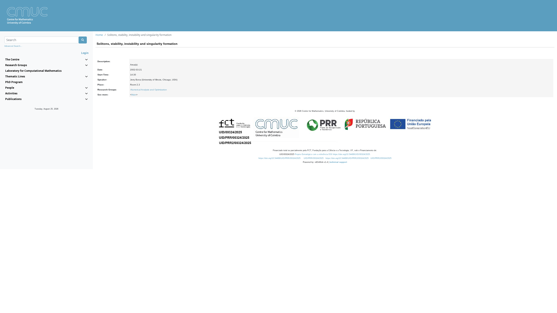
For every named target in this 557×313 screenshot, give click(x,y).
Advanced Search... (13, 46)
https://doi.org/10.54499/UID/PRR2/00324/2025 (347, 158)
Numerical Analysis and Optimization (149, 89)
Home (99, 35)
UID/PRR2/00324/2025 (381, 158)
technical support (338, 162)
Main (133, 94)
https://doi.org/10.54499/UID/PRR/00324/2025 (279, 158)
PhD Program (14, 82)
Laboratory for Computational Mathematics (33, 71)
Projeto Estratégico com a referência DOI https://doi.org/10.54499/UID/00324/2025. (333, 154)
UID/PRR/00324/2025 (314, 158)
